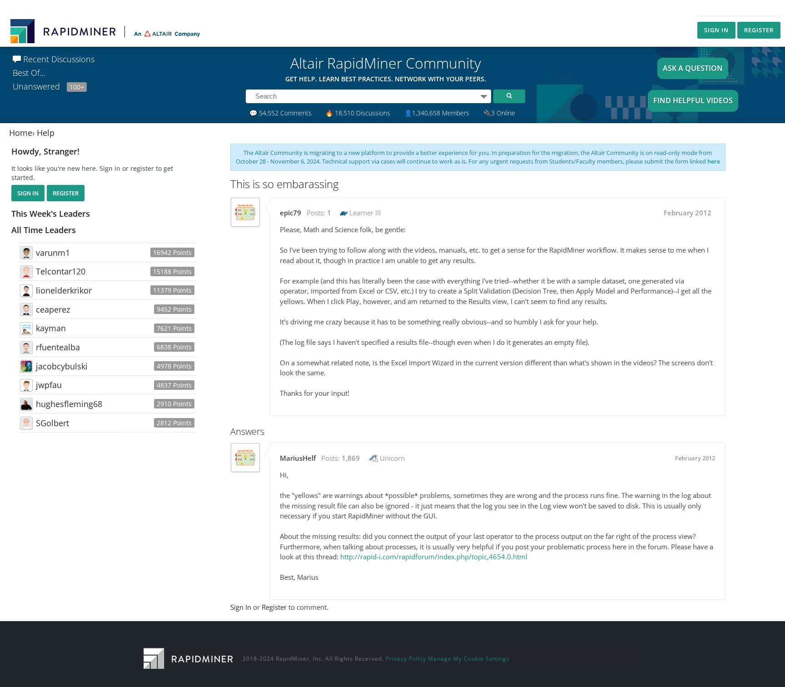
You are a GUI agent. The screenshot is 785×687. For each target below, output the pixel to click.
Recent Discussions (57, 59)
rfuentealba (58, 347)
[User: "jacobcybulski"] (26, 366)
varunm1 (53, 252)
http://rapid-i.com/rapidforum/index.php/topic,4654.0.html (433, 556)
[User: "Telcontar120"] (26, 271)
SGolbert (52, 423)
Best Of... (29, 72)
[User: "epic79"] (245, 212)
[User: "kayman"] (26, 328)
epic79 (290, 212)
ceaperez (53, 309)
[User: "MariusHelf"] (245, 457)
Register (759, 30)
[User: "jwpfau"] (26, 385)
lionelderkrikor (64, 290)
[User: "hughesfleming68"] (26, 404)
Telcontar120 (60, 271)
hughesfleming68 (69, 403)
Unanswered (48, 86)
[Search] (509, 96)
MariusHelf (298, 458)
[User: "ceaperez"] (26, 309)
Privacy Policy (406, 658)
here (713, 161)
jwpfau (49, 384)
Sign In (716, 30)
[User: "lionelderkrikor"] (26, 290)
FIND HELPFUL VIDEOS (693, 100)
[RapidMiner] (188, 657)
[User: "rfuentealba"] (26, 347)
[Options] (484, 96)
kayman (51, 328)
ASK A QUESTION (693, 68)
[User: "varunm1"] (26, 252)
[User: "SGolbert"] (26, 423)
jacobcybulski (62, 366)
